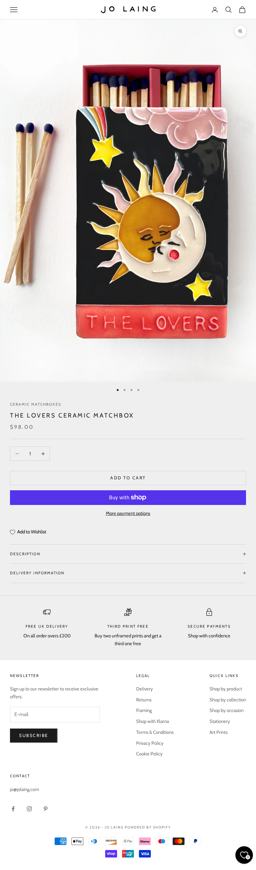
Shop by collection (227, 700)
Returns (143, 700)
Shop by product (225, 689)
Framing (144, 710)
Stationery (219, 721)
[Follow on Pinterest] (45, 809)
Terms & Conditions (155, 732)
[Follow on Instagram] (29, 809)
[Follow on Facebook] (13, 809)
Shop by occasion (226, 710)
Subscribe (33, 735)
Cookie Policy (149, 754)
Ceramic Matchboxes (35, 404)
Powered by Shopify (148, 827)
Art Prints (218, 732)
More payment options (128, 513)
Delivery (144, 689)
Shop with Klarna (152, 721)
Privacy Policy (150, 743)
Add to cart (128, 478)
